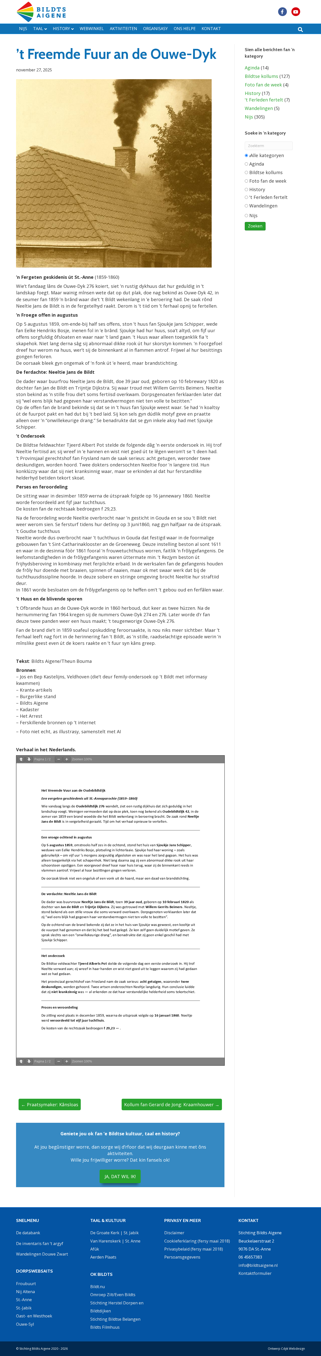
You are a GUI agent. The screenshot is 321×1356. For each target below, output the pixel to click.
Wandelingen (259, 108)
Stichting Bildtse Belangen (115, 1319)
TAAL (38, 28)
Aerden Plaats (103, 1257)
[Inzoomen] (66, 759)
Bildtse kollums (261, 76)
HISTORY (61, 28)
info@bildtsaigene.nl (258, 1265)
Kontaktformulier (255, 1273)
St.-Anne (24, 1299)
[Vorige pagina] (21, 759)
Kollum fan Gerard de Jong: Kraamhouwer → (171, 1104)
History (253, 93)
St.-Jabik (24, 1308)
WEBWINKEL (92, 28)
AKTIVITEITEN (123, 28)
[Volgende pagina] (29, 759)
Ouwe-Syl (25, 1324)
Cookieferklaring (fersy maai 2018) (197, 1241)
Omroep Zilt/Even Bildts (112, 1294)
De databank (28, 1233)
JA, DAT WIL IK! (120, 1176)
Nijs (249, 117)
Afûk (94, 1249)
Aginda (252, 68)
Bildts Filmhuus (105, 1327)
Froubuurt (26, 1283)
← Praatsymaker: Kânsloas (49, 1104)
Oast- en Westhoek (34, 1316)
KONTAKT (211, 28)
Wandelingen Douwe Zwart (42, 1254)
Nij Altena (25, 1291)
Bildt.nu (97, 1286)
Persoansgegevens (182, 1257)
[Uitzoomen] (58, 759)
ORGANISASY (155, 28)
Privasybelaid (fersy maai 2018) (193, 1249)
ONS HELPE (185, 28)
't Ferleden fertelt (264, 100)
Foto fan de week (263, 85)
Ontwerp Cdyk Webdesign (286, 1348)
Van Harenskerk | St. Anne (115, 1241)
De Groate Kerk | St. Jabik (114, 1233)
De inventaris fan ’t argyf (39, 1243)
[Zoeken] (300, 29)
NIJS (23, 28)
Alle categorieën (266, 155)
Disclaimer (174, 1233)
